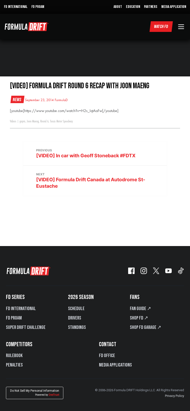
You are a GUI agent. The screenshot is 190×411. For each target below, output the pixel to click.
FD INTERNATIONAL (15, 6)
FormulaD (61, 100)
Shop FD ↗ (139, 318)
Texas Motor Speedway (61, 121)
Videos (13, 121)
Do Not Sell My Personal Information (34, 392)
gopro (22, 121)
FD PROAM (37, 6)
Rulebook (14, 356)
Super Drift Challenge (26, 327)
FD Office (107, 356)
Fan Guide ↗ (140, 309)
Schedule (76, 309)
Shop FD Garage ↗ (145, 327)
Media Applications (115, 365)
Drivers (74, 318)
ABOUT (118, 6)
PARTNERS (150, 6)
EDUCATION (133, 6)
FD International (21, 309)
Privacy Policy (174, 396)
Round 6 (44, 121)
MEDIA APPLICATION (173, 6)
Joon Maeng (33, 121)
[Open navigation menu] (181, 27)
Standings (77, 327)
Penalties (14, 365)
